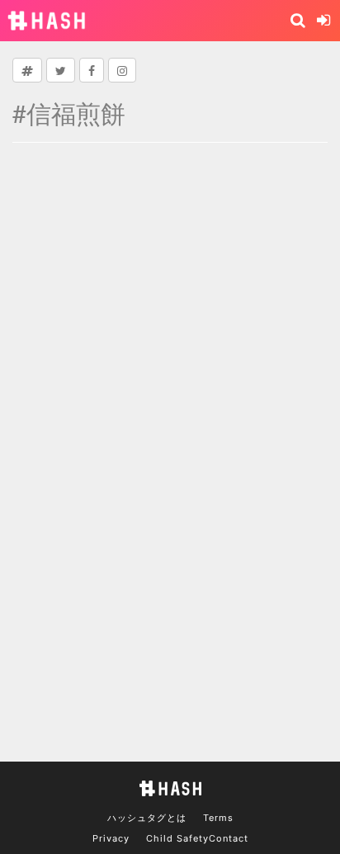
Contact (228, 838)
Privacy (111, 838)
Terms (218, 817)
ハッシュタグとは (147, 817)
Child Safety (177, 838)
